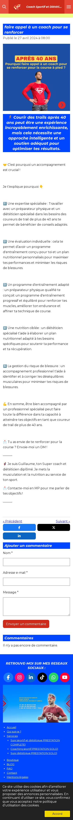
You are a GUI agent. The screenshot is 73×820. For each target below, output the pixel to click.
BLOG (10, 764)
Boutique (13, 759)
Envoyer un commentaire (26, 624)
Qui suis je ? (14, 731)
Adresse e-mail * (15, 572)
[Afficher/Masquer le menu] (68, 7)
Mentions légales (17, 777)
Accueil (11, 727)
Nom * (8, 553)
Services (12, 736)
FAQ (9, 768)
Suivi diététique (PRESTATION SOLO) (34, 753)
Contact (12, 772)
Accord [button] (57, 814)
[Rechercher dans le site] (4, 7)
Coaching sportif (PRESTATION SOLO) (34, 748)
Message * (10, 592)
